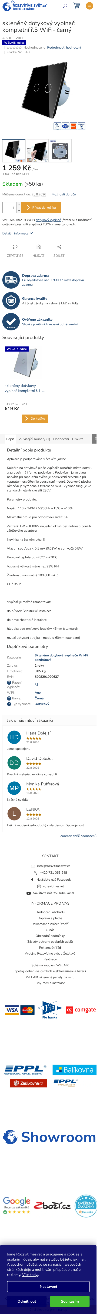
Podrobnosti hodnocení (64, 47)
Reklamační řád (50, 947)
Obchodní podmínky (50, 936)
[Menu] (89, 5)
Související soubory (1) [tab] (34, 439)
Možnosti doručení (65, 194)
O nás (50, 930)
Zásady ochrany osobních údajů (50, 941)
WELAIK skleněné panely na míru (50, 977)
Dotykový (42, 704)
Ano (38, 692)
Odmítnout (26, 1301)
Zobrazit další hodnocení (77, 836)
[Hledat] (65, 5)
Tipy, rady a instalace (50, 983)
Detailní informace (15, 233)
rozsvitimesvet (53, 886)
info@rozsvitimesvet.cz (53, 866)
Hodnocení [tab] (61, 439)
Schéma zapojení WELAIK (50, 965)
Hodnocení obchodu (50, 912)
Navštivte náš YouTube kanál (53, 893)
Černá (39, 698)
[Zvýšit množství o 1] (19, 205)
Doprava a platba (50, 918)
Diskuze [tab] (77, 439)
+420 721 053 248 (53, 872)
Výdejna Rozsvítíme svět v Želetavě (50, 953)
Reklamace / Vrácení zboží (50, 924)
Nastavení (48, 1286)
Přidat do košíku (44, 207)
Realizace (50, 959)
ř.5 (36, 684)
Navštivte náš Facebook (54, 879)
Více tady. (30, 1274)
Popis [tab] (10, 439)
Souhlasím (70, 1301)
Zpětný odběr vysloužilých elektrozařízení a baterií (50, 971)
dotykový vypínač (48, 220)
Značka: (19, 52)
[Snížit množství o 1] (19, 210)
